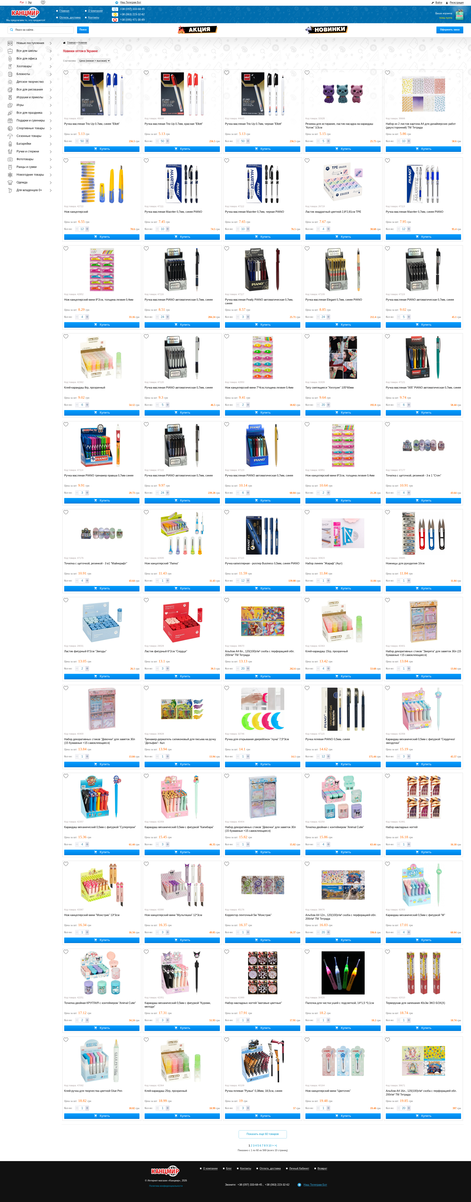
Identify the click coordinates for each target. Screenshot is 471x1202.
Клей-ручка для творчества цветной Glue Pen (93, 1090)
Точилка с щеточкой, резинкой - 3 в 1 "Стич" (413, 475)
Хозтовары (24, 66)
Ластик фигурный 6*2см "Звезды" (85, 651)
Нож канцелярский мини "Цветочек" (328, 1090)
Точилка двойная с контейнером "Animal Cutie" (334, 827)
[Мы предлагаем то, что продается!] (25, 13)
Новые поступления (30, 43)
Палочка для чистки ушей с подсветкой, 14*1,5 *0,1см (339, 1002)
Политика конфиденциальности (166, 1186)
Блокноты (23, 74)
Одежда (22, 182)
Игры (20, 105)
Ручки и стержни (28, 151)
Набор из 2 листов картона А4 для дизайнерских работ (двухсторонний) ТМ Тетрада (421, 125)
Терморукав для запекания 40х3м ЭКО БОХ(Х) (415, 1002)
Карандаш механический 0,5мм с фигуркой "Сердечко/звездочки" (420, 741)
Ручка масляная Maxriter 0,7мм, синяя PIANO (173, 211)
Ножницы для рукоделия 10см (405, 563)
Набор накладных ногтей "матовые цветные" (253, 1002)
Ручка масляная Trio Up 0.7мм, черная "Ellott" (253, 123)
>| (276, 1145)
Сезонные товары (29, 135)
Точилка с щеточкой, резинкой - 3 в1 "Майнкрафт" (95, 563)
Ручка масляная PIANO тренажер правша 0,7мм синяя (98, 475)
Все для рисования (30, 89)
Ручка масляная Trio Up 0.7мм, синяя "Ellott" (92, 123)
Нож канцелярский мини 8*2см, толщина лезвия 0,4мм (98, 299)
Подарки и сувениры (31, 120)
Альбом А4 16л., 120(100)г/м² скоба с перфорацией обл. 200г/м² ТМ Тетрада (421, 1092)
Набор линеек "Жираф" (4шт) (323, 563)
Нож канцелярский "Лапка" (161, 563)
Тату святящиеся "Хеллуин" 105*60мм (329, 387)
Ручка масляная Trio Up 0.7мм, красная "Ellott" (174, 123)
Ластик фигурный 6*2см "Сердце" (166, 651)
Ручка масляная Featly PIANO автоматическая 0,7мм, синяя (259, 301)
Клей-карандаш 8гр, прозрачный (84, 387)
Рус (22, 2)
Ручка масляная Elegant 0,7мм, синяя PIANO (333, 299)
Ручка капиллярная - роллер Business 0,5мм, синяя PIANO (262, 563)
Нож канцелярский (76, 211)
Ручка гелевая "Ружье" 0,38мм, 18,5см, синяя (253, 1090)
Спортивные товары (31, 128)
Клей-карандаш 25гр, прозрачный (166, 1090)
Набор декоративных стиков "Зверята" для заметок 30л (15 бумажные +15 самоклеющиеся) (423, 653)
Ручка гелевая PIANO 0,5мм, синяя (327, 739)
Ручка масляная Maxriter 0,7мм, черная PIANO (254, 211)
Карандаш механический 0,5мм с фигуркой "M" (415, 915)
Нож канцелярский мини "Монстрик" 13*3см (91, 915)
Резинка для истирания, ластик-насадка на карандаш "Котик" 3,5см (339, 125)
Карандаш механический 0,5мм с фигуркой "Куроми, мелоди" (178, 1004)
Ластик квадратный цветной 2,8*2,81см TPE (333, 211)
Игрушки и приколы (30, 97)
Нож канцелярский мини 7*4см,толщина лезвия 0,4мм (259, 387)
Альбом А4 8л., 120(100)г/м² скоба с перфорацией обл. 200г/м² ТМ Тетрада (259, 653)
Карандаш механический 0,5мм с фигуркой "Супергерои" (100, 827)
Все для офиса (27, 58)
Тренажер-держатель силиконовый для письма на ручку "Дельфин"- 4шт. (180, 741)
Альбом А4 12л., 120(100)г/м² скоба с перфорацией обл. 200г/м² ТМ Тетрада (340, 916)
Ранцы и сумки (27, 166)
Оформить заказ (450, 29)
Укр (30, 2)
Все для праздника (29, 112)
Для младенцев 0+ (29, 190)
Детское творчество (30, 81)
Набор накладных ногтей (401, 827)
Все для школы (27, 50)
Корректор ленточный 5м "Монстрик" (248, 915)
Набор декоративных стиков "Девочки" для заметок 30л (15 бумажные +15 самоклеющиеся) (99, 741)
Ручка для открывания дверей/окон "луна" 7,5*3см (257, 739)
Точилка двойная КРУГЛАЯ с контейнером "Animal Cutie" (100, 1002)
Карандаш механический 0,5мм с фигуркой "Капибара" (179, 827)
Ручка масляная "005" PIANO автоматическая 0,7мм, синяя (423, 387)
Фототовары (25, 159)
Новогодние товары (30, 174)
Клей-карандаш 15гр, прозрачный (326, 651)
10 (269, 1145)
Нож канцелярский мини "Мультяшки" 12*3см (173, 915)
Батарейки (24, 143)
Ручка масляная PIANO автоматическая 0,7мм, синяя (179, 299)
